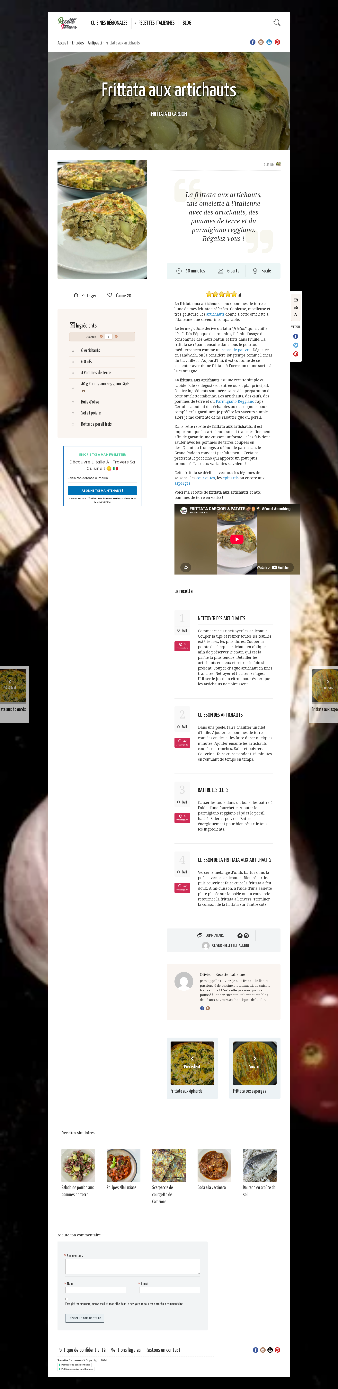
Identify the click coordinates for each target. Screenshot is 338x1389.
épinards (231, 478)
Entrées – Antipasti (87, 43)
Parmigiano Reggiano (235, 401)
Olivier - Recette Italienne (230, 945)
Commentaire (215, 935)
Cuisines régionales (109, 23)
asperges (182, 483)
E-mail (143, 1284)
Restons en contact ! (164, 1350)
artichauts (215, 314)
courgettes (205, 478)
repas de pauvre (236, 350)
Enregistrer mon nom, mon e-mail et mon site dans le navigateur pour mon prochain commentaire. (124, 1304)
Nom (69, 1284)
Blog (187, 23)
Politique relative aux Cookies (77, 1369)
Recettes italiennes (156, 23)
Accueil (63, 43)
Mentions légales (126, 1350)
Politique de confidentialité (82, 1350)
